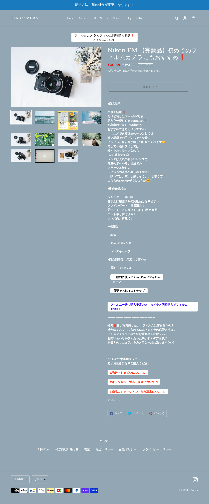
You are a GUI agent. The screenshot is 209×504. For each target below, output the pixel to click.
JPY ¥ (39, 479)
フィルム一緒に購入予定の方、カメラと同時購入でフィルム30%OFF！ (149, 306)
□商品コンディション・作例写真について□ (137, 392)
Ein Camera (24, 18)
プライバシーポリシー (156, 449)
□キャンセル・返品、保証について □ (133, 382)
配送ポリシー (127, 449)
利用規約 (43, 449)
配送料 (118, 71)
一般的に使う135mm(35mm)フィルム (136, 277)
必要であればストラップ (129, 290)
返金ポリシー (104, 449)
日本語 (19, 479)
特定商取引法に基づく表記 (73, 449)
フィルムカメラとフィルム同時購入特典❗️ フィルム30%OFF (104, 37)
